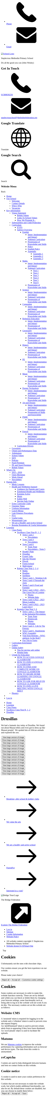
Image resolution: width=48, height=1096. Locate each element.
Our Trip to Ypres (29, 640)
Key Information (13, 210)
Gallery (15, 645)
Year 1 (36, 270)
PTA (14, 515)
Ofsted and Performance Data (24, 451)
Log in (9, 698)
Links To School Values (27, 218)
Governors (16, 448)
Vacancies (16, 208)
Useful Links (17, 518)
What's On (10, 470)
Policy (30, 246)
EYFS (19, 227)
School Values (18, 455)
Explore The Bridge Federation (14, 925)
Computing (27, 304)
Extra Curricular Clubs (21, 503)
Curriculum (16, 225)
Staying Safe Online (25, 501)
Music (25, 374)
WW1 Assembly (29, 633)
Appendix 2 (38, 256)
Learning (10, 527)
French (25, 431)
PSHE (25, 417)
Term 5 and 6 (28, 544)
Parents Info (11, 482)
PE (23, 359)
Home (9, 196)
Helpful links (22, 652)
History (25, 345)
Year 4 (36, 278)
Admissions (17, 453)
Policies (15, 460)
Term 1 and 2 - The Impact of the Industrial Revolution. (34, 613)
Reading (25, 573)
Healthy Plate (28, 551)
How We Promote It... (26, 220)
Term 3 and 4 (28, 539)
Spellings (26, 575)
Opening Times (18, 506)
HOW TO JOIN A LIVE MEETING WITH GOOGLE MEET (30, 688)
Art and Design (28, 403)
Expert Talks (27, 556)
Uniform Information (20, 508)
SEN (14, 458)
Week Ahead (17, 477)
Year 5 (36, 280)
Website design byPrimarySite (19, 946)
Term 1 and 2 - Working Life (34, 578)
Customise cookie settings (32, 980)
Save (24, 1094)
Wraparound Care (19, 520)
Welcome (16, 201)
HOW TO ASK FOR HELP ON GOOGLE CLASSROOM (31, 682)
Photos (30, 595)
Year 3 (36, 275)
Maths (25, 261)
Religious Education (30, 319)
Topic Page (32, 547)
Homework (32, 619)
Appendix (32, 251)
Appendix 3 (38, 258)
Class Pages (17, 530)
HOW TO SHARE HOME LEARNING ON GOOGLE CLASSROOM (29, 676)
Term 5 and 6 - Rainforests (33, 631)
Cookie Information (14, 934)
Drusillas (26, 554)
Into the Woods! (29, 559)
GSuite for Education (21, 655)
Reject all (5, 980)
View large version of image (13, 737)
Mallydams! (27, 566)
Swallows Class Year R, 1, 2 (29, 532)
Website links (33, 597)
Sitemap (9, 932)
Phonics (15, 693)
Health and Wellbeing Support (24, 487)
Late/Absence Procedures (22, 513)
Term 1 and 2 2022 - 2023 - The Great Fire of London (34, 591)
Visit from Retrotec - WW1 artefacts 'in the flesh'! (33, 637)
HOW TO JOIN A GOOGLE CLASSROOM (29, 663)
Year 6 (36, 283)
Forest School (28, 563)
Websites (31, 624)
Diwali (25, 561)
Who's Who (17, 206)
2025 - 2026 (17, 472)
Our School (11, 198)
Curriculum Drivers (25, 446)
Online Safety (17, 648)
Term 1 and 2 (28, 535)
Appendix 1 (38, 254)
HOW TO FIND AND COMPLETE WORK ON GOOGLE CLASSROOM (28, 669)
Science (25, 290)
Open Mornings (18, 475)
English (25, 232)
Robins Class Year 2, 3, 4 (27, 568)
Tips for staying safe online (28, 650)
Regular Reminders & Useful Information (29, 525)
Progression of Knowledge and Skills (37, 243)
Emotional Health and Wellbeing (31, 491)
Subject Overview (24, 230)
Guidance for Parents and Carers (30, 489)
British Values (23, 215)
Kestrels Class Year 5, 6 (27, 609)
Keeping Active (23, 494)
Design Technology (30, 388)
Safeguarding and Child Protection (26, 222)
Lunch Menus (17, 511)
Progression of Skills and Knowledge (36, 413)
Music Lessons (18, 484)
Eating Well (22, 499)
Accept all (16, 980)
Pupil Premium (18, 463)
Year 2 (36, 273)
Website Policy (12, 937)
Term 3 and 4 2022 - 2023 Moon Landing (33, 600)
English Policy (34, 249)
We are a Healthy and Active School (27, 523)
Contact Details (18, 203)
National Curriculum (36, 239)
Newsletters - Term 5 (36, 549)
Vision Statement (19, 213)
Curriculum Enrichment (22, 643)
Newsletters (17, 479)
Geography (27, 331)
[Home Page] (7, 54)
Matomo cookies (15, 1044)
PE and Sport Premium (21, 465)
